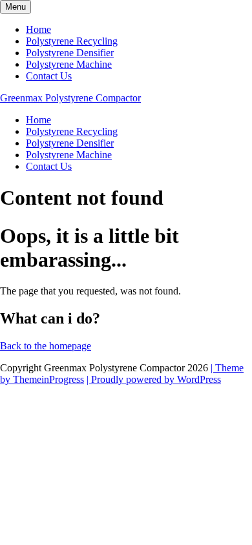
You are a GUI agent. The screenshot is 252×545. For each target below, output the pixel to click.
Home (38, 29)
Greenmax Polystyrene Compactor (70, 97)
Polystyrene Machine (69, 64)
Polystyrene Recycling (72, 41)
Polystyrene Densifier (70, 52)
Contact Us (49, 75)
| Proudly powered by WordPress (154, 379)
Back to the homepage (45, 345)
